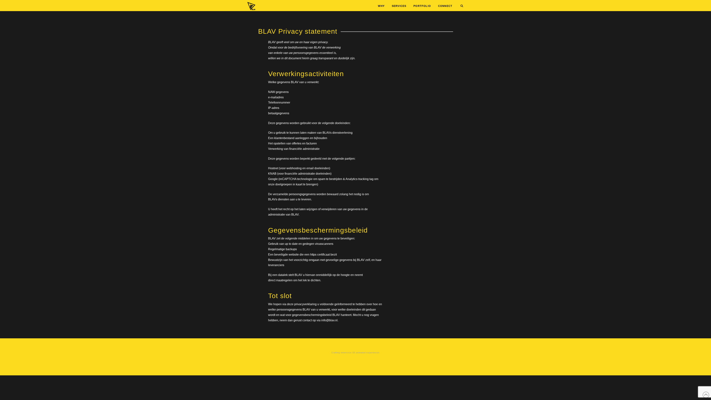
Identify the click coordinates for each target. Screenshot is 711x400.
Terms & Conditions (351, 361)
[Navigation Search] (460, 5)
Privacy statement (351, 358)
